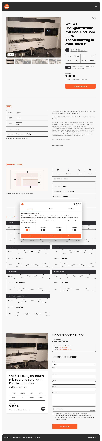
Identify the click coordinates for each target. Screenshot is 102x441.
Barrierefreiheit (28, 438)
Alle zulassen (71, 235)
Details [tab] (51, 208)
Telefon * (54, 380)
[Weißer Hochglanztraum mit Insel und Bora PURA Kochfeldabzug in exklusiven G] (33, 37)
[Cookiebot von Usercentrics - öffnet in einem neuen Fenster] (75, 204)
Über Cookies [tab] (71, 208)
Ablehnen (31, 235)
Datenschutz (17, 438)
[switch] (43, 230)
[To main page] (6, 6)
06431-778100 (63, 348)
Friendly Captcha (92, 410)
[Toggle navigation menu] (96, 6)
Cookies (37, 438)
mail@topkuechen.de (64, 349)
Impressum (7, 438)
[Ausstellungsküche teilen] (94, 18)
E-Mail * (54, 386)
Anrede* (54, 361)
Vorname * (54, 367)
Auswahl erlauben (51, 235)
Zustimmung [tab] (30, 209)
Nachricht (54, 392)
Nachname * (55, 374)
